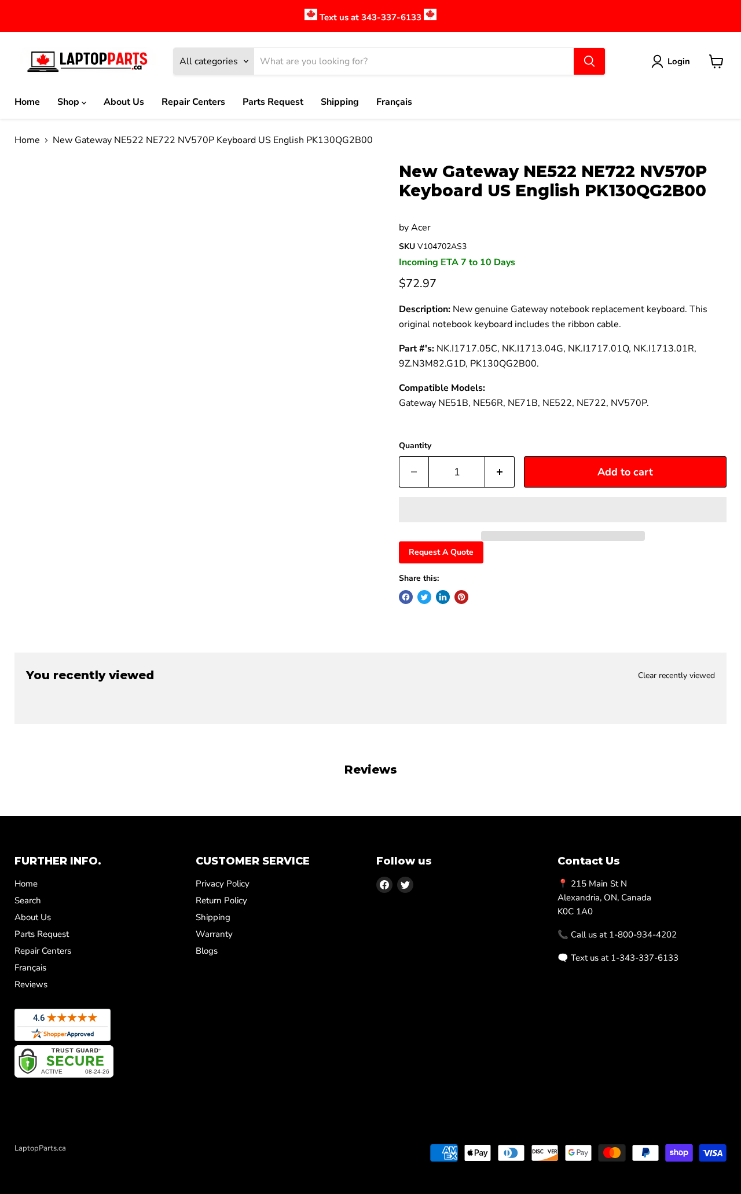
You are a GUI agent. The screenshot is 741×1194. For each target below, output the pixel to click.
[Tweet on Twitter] (424, 597)
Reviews (30, 984)
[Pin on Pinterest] (461, 597)
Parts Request (273, 102)
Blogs (207, 951)
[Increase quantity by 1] (500, 472)
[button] (563, 509)
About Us (124, 102)
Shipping (340, 102)
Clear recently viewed (676, 675)
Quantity (415, 446)
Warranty (214, 934)
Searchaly (81, 1160)
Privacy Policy (223, 883)
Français (394, 102)
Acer (421, 227)
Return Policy (221, 900)
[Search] (589, 61)
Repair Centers (193, 102)
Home (27, 102)
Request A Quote (441, 552)
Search (27, 900)
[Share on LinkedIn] (443, 597)
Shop (69, 102)
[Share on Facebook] (406, 597)
